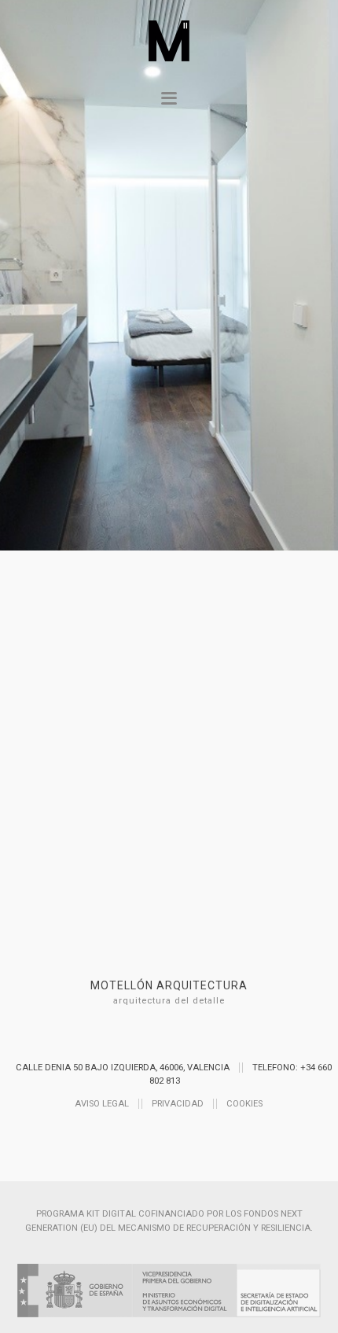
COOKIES (244, 1104)
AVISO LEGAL (102, 1104)
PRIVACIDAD (178, 1104)
